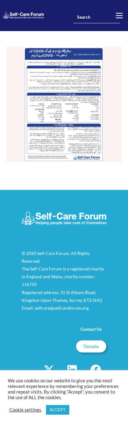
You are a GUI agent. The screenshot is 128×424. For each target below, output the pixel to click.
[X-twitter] (49, 369)
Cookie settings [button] (25, 409)
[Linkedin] (72, 369)
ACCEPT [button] (58, 409)
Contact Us (91, 329)
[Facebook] (95, 369)
